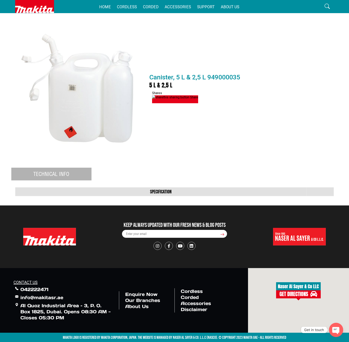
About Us (230, 6)
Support (206, 6)
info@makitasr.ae (41, 297)
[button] (327, 6)
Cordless (127, 6)
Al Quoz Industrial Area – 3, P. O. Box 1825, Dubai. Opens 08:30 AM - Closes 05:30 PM (65, 312)
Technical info (51, 174)
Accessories (178, 6)
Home (105, 6)
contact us (26, 282)
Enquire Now (141, 294)
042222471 (34, 289)
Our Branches (142, 300)
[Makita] (34, 6)
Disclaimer (194, 309)
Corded (151, 6)
